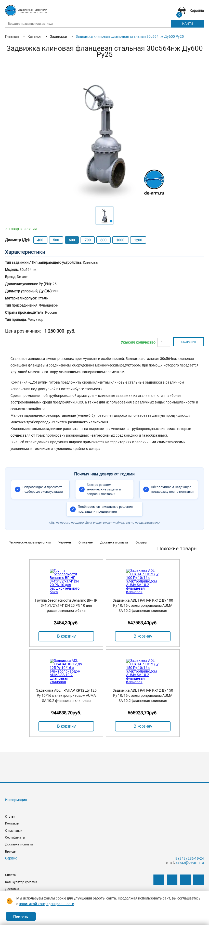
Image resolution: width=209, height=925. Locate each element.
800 (103, 240)
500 (56, 240)
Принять (21, 916)
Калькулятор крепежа (21, 882)
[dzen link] (172, 880)
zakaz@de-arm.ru (190, 862)
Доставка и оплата (19, 844)
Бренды (10, 851)
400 (40, 240)
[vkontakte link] (158, 880)
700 (88, 240)
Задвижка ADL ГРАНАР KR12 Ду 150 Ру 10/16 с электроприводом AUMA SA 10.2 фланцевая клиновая (143, 695)
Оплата (10, 875)
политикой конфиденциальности (46, 904)
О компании (13, 830)
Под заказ (138, 342)
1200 (138, 240)
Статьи (10, 816)
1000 (120, 240)
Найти (187, 24)
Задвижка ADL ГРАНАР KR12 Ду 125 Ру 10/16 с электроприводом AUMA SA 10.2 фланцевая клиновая (66, 695)
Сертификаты (15, 837)
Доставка (12, 889)
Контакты (12, 823)
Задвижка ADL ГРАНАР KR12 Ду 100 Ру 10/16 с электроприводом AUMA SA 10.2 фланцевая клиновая (143, 605)
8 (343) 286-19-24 (189, 858)
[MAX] (198, 880)
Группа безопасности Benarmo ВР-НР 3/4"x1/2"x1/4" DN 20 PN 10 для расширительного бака (66, 605)
